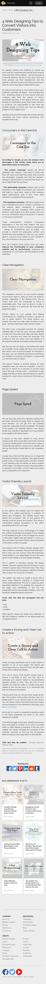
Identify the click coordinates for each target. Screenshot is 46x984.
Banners (26, 950)
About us (5, 919)
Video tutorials (28, 931)
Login (39, 3)
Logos (25, 942)
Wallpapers (27, 956)
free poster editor (18, 65)
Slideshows (6, 947)
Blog (25, 928)
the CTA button (10, 707)
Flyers (4, 953)
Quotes (26, 947)
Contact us (6, 931)
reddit (31, 768)
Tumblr (37, 768)
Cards (4, 942)
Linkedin (25, 768)
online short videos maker (33, 65)
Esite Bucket (31, 748)
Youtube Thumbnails (10, 956)
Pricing (5, 925)
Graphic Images (8, 939)
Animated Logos (8, 945)
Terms (25, 977)
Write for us (6, 928)
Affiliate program (8, 922)
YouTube (19, 972)
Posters (26, 939)
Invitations (27, 953)
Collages (5, 950)
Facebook (9, 768)
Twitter (14, 768)
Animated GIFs (7, 959)
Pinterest (20, 768)
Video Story (27, 945)
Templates (27, 919)
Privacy (31, 977)
